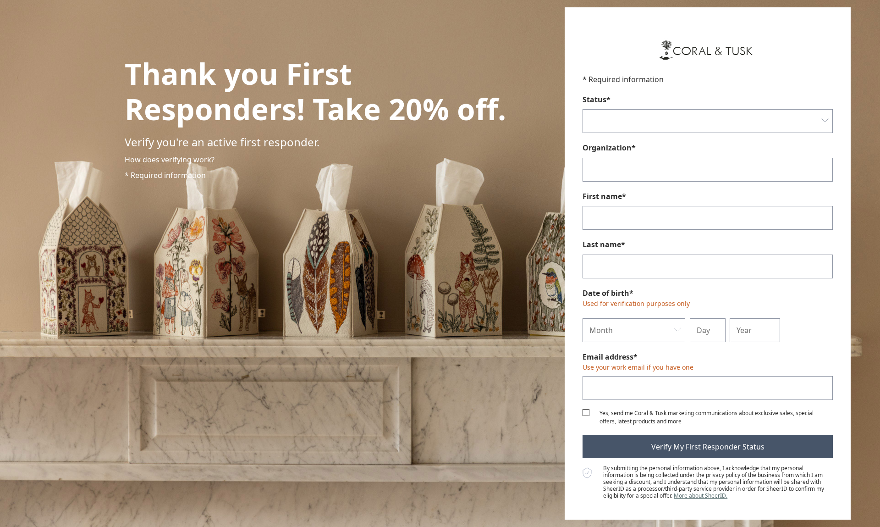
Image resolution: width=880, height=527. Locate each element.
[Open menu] (825, 121)
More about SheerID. (700, 495)
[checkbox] (586, 412)
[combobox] (708, 121)
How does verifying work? (169, 160)
